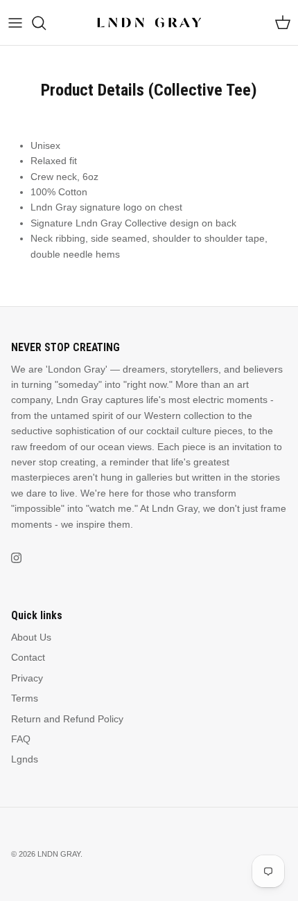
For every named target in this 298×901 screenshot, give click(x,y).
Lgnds (24, 759)
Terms (24, 698)
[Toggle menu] (15, 23)
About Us (31, 637)
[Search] (45, 23)
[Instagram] (16, 558)
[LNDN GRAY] (149, 22)
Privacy (27, 678)
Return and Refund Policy (67, 718)
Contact (28, 657)
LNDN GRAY (58, 854)
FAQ (20, 738)
